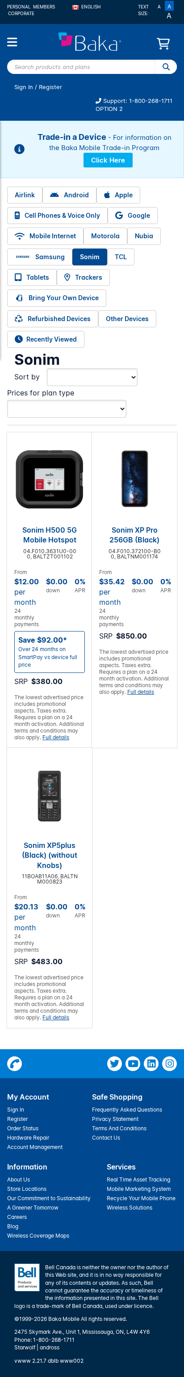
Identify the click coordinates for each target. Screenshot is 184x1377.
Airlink (25, 195)
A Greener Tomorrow (33, 1207)
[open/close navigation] (12, 42)
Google (138, 215)
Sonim (90, 257)
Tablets (37, 277)
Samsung (49, 257)
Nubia (144, 236)
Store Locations (26, 1189)
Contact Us (106, 1137)
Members (44, 6)
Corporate (21, 13)
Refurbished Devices (58, 318)
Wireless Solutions (129, 1207)
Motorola (105, 236)
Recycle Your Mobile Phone (141, 1198)
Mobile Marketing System (139, 1189)
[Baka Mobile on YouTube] (132, 1063)
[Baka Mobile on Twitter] (114, 1063)
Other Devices (127, 318)
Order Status (22, 1128)
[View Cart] (163, 46)
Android (76, 195)
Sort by (27, 376)
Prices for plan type (40, 392)
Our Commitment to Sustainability (49, 1198)
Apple (123, 195)
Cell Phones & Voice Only (61, 215)
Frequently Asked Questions (127, 1109)
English (90, 6)
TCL (121, 257)
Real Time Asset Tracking (138, 1179)
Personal (19, 6)
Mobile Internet (52, 236)
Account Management (35, 1147)
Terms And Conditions (119, 1128)
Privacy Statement (115, 1119)
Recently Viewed (51, 339)
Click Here (108, 160)
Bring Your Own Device (63, 297)
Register (50, 87)
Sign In (23, 87)
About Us (18, 1179)
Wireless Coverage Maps (38, 1235)
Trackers (88, 277)
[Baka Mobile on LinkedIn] (151, 1063)
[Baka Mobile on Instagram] (169, 1063)
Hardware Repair (28, 1137)
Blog (12, 1226)
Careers (17, 1217)
